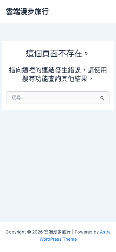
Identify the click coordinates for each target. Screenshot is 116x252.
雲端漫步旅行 (27, 11)
